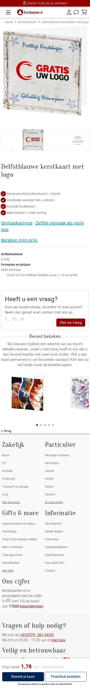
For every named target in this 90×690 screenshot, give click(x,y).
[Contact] (76, 12)
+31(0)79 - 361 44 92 (37, 635)
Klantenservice (54, 555)
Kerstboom (52, 463)
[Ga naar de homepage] (31, 11)
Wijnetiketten (10, 562)
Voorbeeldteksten (56, 547)
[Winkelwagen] (84, 12)
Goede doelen (54, 531)
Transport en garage (15, 486)
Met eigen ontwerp (57, 455)
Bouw (5, 455)
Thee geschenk (12, 555)
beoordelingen (31, 606)
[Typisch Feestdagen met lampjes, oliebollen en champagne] (28, 394)
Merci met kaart (12, 547)
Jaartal (49, 470)
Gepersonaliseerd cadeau (18, 523)
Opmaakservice (16, 223)
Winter (49, 478)
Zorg (5, 494)
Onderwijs (8, 478)
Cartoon (50, 494)
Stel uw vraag (71, 323)
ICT (4, 463)
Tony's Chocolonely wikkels (19, 539)
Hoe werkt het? (54, 562)
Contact (50, 570)
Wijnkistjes (9, 531)
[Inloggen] (69, 12)
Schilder (7, 470)
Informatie (51, 539)
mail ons (58, 640)
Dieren (49, 486)
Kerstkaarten (53, 523)
